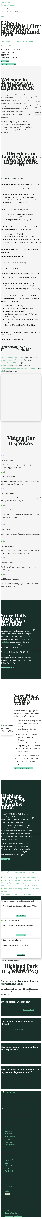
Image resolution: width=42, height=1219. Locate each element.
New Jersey (9, 1142)
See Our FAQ (21, 935)
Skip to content (6, 2)
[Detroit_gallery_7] (21, 878)
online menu (18, 1029)
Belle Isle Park (6, 366)
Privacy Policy (10, 1210)
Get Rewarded (21, 916)
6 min (17, 360)
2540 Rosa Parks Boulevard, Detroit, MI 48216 (18, 41)
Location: (4, 11)
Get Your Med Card (12, 1160)
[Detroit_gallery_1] (17, 894)
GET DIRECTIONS (8, 64)
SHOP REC (5, 61)
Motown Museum (7, 360)
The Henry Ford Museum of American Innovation (19, 368)
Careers (7, 1168)
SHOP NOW (5, 859)
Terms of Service (11, 1213)
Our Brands (9, 1171)
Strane (21, 639)
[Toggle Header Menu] (1, 6)
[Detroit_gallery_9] (13, 883)
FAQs (7, 1163)
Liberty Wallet (28, 1010)
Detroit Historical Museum (11, 363)
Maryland (8, 1134)
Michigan (8, 1139)
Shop (3, 17)
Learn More (21, 955)
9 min (21, 357)
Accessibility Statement (13, 1216)
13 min (15, 366)
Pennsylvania (10, 1145)
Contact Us (9, 1186)
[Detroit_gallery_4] (21, 891)
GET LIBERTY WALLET (23, 768)
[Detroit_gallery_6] (21, 875)
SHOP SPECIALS (7, 668)
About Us (8, 1165)
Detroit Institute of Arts (9, 357)
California (8, 1131)
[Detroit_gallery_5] (20, 886)
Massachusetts (10, 1136)
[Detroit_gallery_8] (20, 880)
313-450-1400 (6, 46)
